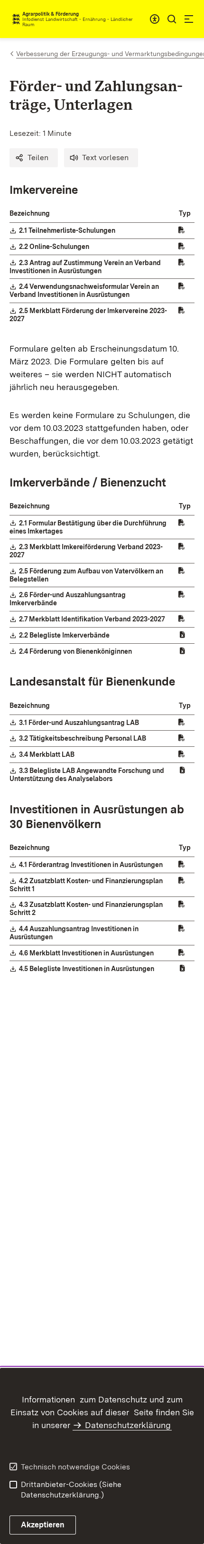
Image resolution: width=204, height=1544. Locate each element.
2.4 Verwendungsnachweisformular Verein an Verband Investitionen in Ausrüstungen (84, 290)
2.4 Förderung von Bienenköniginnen (76, 651)
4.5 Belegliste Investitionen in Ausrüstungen (87, 968)
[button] (33, 157)
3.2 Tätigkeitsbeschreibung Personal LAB (83, 738)
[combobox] (154, 19)
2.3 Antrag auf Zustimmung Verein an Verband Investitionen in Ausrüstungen (85, 267)
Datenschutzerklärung (128, 1425)
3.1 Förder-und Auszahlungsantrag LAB (79, 722)
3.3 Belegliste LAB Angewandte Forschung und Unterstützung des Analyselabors (86, 774)
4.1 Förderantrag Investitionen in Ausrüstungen (91, 864)
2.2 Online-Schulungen (54, 246)
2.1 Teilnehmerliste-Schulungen (67, 230)
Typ (185, 213)
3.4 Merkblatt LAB (47, 754)
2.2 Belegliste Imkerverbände (65, 635)
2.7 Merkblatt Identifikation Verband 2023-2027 (92, 619)
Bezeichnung (29, 213)
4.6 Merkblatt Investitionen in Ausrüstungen (87, 953)
